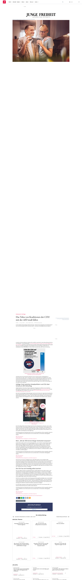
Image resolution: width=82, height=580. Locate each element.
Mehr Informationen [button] (19, 436)
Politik (17, 322)
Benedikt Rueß (16, 574)
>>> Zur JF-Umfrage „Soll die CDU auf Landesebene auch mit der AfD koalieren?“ (29, 495)
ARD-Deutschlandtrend (45, 389)
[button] (62, 2)
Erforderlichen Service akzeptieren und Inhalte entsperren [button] (26, 438)
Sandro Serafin (20, 558)
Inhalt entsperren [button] (19, 437)
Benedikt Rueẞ (20, 537)
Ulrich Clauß (53, 536)
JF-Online (34, 537)
